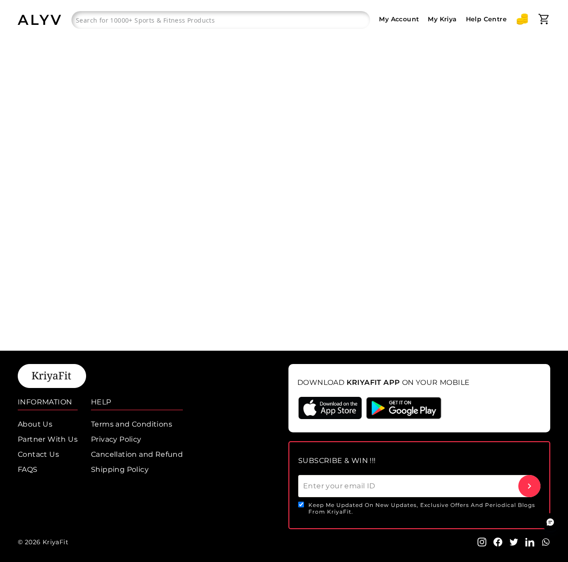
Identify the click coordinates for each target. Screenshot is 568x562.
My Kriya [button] (442, 19)
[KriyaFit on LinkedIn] (529, 541)
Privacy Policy (116, 439)
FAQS (28, 469)
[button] (522, 19)
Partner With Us (48, 439)
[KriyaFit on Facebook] (497, 541)
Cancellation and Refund (137, 454)
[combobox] (220, 20)
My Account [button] (399, 19)
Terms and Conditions (131, 424)
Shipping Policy (120, 469)
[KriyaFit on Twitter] (513, 541)
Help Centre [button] (486, 19)
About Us (35, 424)
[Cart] (544, 19)
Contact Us (38, 454)
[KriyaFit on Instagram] (481, 541)
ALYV (40, 19)
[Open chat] (550, 522)
